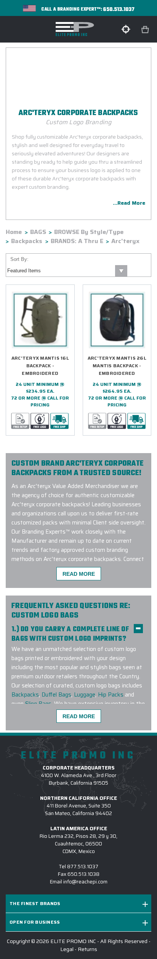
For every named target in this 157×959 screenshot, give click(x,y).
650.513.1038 (83, 874)
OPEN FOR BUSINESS (35, 922)
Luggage (84, 694)
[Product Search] (125, 29)
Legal (67, 949)
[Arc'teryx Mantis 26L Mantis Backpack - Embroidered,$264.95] (117, 320)
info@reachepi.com (85, 882)
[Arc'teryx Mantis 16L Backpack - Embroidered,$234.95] (40, 320)
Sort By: (19, 259)
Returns (87, 949)
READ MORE (78, 574)
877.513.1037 (82, 867)
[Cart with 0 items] (146, 29)
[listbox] (66, 270)
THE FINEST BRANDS (35, 903)
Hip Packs (110, 694)
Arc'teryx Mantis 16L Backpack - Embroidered (40, 365)
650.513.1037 (119, 9)
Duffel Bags (56, 694)
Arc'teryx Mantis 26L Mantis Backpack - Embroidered (117, 365)
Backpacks (25, 694)
